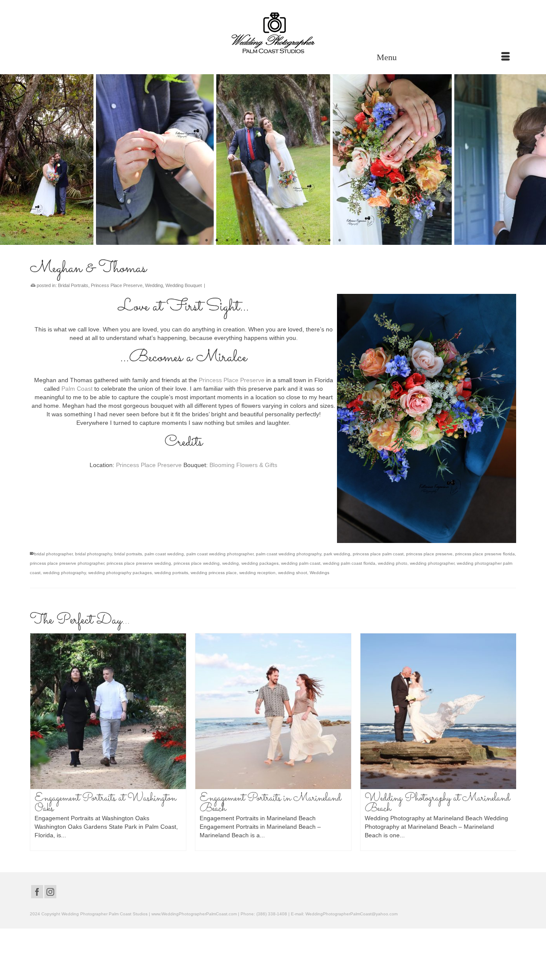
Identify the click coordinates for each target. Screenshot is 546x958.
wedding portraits (171, 572)
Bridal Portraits (73, 285)
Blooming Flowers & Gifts (243, 465)
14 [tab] (339, 240)
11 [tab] (309, 240)
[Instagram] (50, 891)
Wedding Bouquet (184, 285)
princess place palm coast (378, 554)
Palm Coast (77, 388)
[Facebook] (37, 891)
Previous (11, 160)
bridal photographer (53, 554)
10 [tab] (298, 240)
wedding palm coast (300, 563)
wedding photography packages (120, 572)
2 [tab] (216, 240)
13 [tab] (329, 240)
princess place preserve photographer (67, 563)
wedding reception (257, 572)
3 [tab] (227, 240)
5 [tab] (247, 240)
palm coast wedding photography (288, 554)
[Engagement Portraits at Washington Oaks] (108, 711)
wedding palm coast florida (349, 563)
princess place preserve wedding (139, 563)
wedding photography (64, 572)
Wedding (154, 285)
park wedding (337, 554)
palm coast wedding (164, 554)
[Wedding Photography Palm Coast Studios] (273, 33)
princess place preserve (429, 554)
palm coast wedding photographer (219, 554)
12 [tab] (319, 240)
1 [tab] (206, 240)
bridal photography (93, 554)
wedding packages (260, 563)
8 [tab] (278, 240)
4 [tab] (237, 240)
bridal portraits (128, 554)
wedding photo (392, 563)
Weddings (319, 572)
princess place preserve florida (485, 554)
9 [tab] (288, 240)
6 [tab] (257, 240)
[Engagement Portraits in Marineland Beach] (273, 711)
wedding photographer (432, 563)
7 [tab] (268, 240)
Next (534, 160)
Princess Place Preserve (116, 285)
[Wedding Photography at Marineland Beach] (438, 711)
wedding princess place (214, 572)
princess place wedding (197, 563)
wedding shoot (292, 572)
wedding (230, 563)
